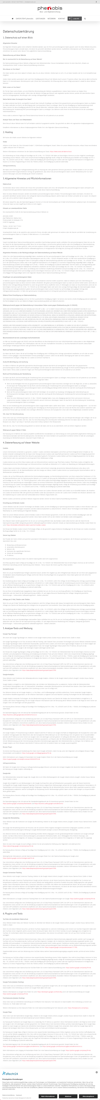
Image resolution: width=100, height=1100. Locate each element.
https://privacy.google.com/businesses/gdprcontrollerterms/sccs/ (62, 1046)
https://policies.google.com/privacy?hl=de (82, 899)
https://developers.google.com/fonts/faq (50, 992)
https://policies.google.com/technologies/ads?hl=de (18, 858)
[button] (85, 18)
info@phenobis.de (30, 2)
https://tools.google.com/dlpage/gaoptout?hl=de (36, 753)
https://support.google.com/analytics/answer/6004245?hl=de (21, 759)
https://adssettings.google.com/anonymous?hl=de (18, 846)
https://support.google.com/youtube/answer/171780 (61, 947)
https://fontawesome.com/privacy (78, 1008)
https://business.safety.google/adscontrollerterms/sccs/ (20, 715)
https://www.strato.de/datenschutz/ (61, 151)
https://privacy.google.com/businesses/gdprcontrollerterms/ (21, 1046)
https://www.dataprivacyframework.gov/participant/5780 (39, 670)
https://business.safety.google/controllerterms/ (49, 803)
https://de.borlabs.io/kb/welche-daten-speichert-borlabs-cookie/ (26, 525)
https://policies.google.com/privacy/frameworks (17, 803)
